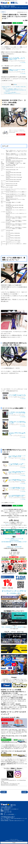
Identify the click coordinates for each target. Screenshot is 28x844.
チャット (7, 523)
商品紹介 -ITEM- (7, 6)
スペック (5, 87)
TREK (2, 627)
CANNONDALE (9, 627)
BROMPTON (21, 627)
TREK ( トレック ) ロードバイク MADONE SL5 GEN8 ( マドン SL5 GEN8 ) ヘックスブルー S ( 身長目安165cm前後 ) (17, 131)
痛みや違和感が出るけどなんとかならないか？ (12, 93)
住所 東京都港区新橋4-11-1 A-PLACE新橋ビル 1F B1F (14, 541)
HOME (2, 6)
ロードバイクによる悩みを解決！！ (10, 92)
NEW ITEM (13, 6)
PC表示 (14, 842)
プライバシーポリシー (14, 839)
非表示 (15, 84)
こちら (15, 814)
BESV (15, 627)
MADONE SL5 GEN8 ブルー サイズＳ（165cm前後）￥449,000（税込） (14, 86)
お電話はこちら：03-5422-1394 (14, 546)
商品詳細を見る (21, 134)
